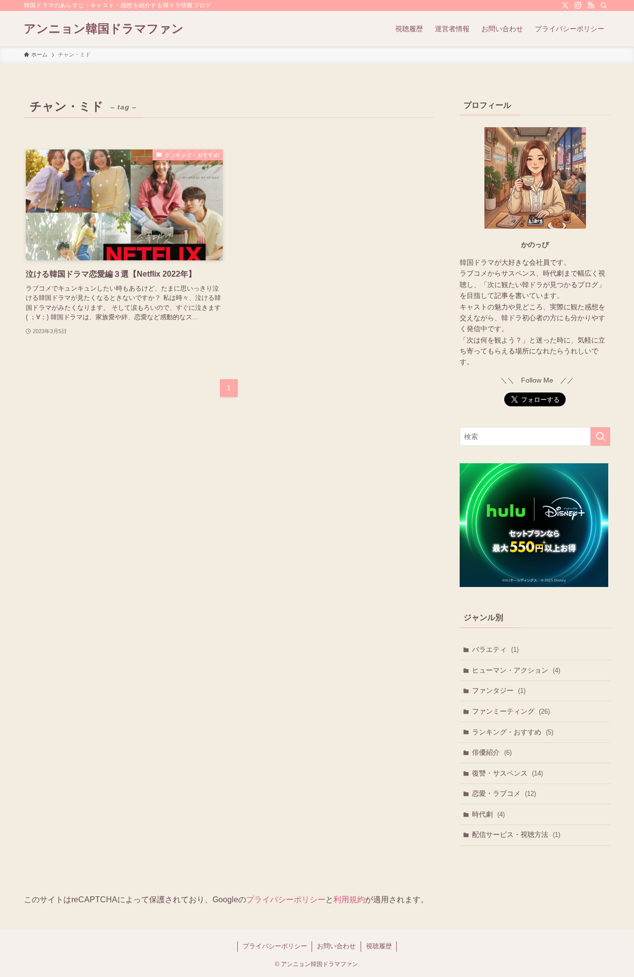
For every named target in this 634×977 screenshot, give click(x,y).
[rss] (590, 5)
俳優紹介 (492, 752)
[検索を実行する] (600, 436)
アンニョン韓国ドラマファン (104, 29)
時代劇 (488, 814)
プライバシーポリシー (285, 899)
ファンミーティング (511, 711)
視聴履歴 (379, 946)
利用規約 (349, 899)
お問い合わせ (336, 946)
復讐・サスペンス (507, 773)
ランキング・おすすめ (512, 732)
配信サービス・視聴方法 (516, 834)
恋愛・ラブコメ (504, 793)
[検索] (603, 5)
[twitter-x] (565, 5)
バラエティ (495, 649)
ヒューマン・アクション (516, 670)
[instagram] (578, 5)
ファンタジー (499, 690)
